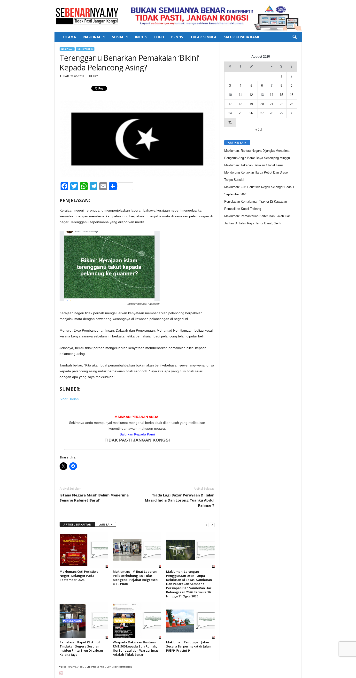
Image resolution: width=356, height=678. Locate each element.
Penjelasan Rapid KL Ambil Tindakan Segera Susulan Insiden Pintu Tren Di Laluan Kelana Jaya (81, 648)
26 (251, 113)
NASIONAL (92, 37)
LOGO (159, 37)
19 (251, 104)
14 (271, 95)
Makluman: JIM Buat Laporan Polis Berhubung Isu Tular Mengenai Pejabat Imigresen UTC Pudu (135, 577)
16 (291, 95)
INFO (139, 37)
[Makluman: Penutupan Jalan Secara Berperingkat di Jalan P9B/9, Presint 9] (190, 620)
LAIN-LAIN (106, 524)
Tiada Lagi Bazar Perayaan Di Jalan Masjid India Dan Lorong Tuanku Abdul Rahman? (179, 500)
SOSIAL (118, 37)
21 (271, 104)
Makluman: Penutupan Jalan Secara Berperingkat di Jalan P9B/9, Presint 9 (188, 646)
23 (291, 104)
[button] (294, 37)
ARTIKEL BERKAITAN (77, 524)
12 (251, 95)
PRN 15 (177, 37)
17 (230, 104)
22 (281, 104)
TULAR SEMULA (203, 37)
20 (262, 104)
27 (262, 113)
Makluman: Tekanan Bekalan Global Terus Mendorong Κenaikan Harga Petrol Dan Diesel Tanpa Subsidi (256, 172)
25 (240, 113)
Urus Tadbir (85, 49)
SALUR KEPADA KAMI (241, 37)
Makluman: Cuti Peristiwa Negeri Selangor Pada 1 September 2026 (79, 575)
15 (281, 95)
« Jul (258, 129)
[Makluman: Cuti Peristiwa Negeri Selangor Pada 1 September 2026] (84, 550)
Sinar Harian (69, 399)
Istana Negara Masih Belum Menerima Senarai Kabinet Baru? (94, 498)
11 (240, 95)
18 (240, 104)
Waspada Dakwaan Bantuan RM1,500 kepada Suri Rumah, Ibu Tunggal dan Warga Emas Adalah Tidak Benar (135, 648)
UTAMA (69, 37)
